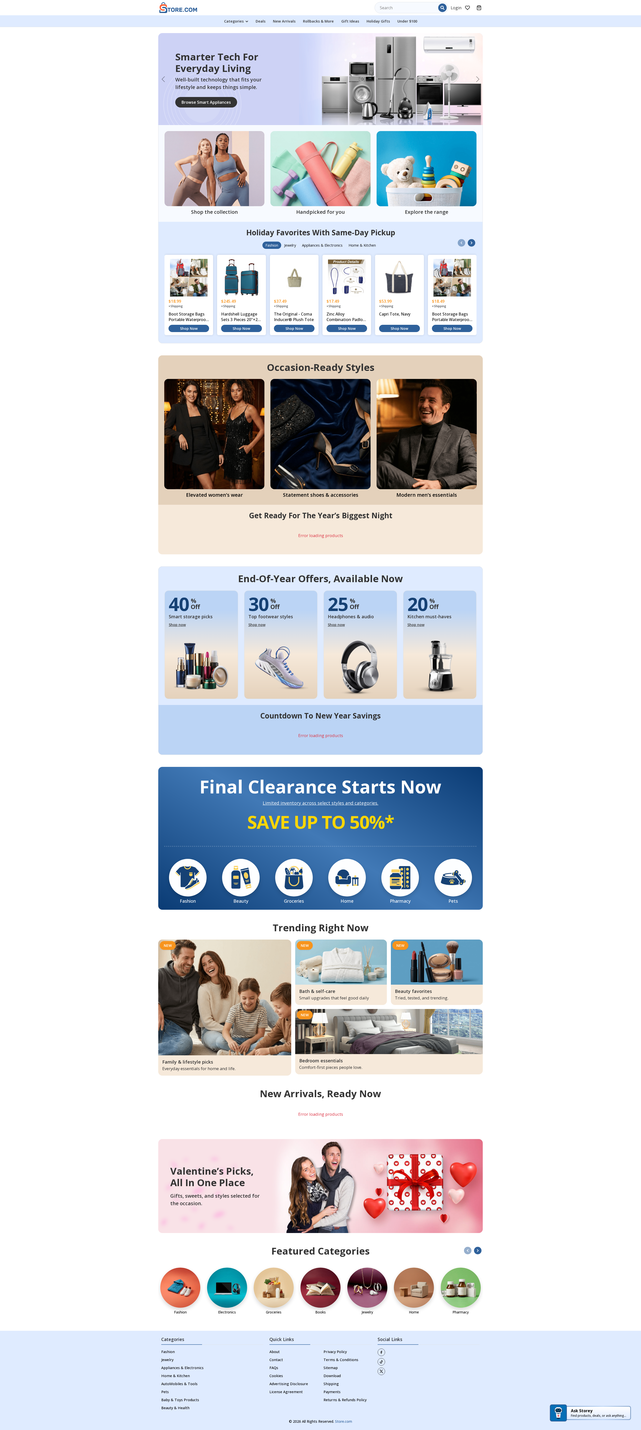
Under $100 (407, 21)
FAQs (273, 1344)
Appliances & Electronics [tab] (322, 222)
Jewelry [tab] (290, 222)
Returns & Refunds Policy (345, 1376)
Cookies (276, 1352)
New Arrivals (284, 21)
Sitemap (331, 1344)
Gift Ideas (350, 21)
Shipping (331, 1360)
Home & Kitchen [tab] (362, 222)
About (274, 1328)
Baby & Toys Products (180, 1376)
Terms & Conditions (341, 1336)
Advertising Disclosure (288, 1360)
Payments (332, 1368)
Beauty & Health (175, 1384)
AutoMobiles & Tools (179, 1360)
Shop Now (189, 305)
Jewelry (167, 1336)
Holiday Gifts (378, 21)
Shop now (177, 601)
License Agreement (286, 1368)
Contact (276, 1336)
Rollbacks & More (318, 21)
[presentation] (461, 219)
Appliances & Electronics (182, 1344)
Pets (165, 1368)
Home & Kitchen (175, 1352)
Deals (260, 21)
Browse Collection (199, 90)
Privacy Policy (335, 1328)
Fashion (168, 1328)
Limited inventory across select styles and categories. (320, 780)
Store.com (343, 1398)
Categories (234, 21)
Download (332, 1352)
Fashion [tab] (271, 222)
